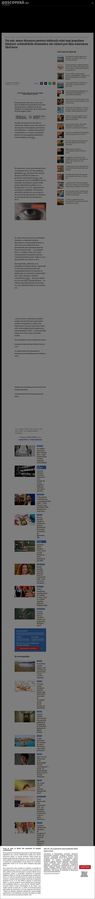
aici (19, 884)
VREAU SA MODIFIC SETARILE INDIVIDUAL (84, 874)
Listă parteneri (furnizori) (51, 873)
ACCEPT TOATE (85, 867)
